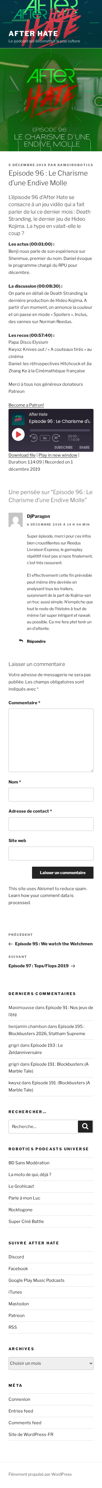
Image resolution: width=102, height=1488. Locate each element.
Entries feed (20, 1411)
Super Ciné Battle (26, 1221)
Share (84, 447)
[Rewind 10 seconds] (34, 438)
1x (45, 438)
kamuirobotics (76, 165)
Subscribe (63, 447)
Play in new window (58, 455)
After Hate (33, 33)
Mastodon (18, 1303)
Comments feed (24, 1422)
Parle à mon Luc (24, 1198)
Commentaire (24, 702)
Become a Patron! (26, 405)
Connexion (19, 1399)
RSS (12, 1327)
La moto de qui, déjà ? (29, 1174)
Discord (16, 1257)
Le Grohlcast (21, 1186)
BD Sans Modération (29, 1162)
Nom (14, 782)
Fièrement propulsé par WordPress (40, 1474)
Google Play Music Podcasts (36, 1280)
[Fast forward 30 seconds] (60, 438)
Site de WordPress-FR (30, 1434)
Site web (17, 840)
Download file (22, 455)
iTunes (15, 1292)
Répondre (36, 641)
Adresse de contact (30, 811)
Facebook (18, 1268)
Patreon (16, 1315)
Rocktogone (20, 1209)
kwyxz (14, 1082)
